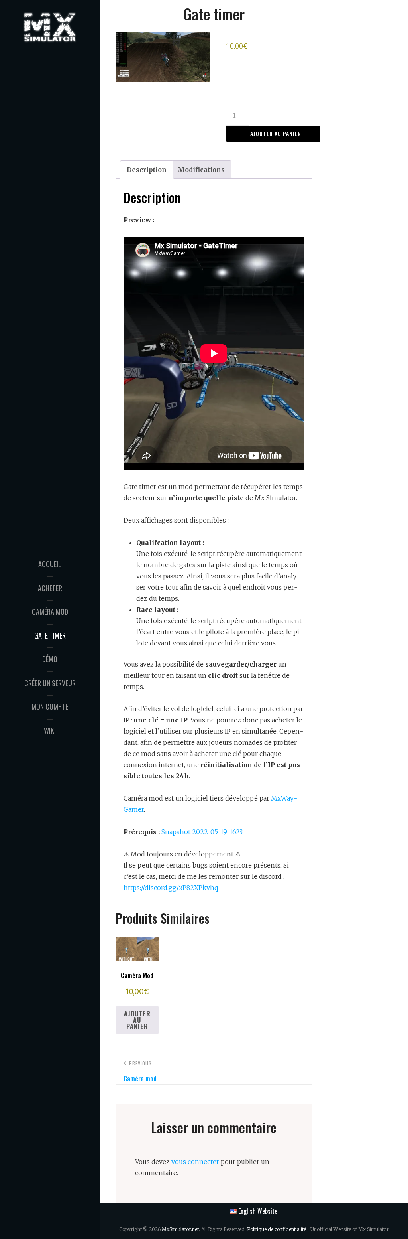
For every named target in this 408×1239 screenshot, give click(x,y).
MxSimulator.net (180, 1229)
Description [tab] (147, 170)
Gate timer (50, 635)
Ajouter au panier (275, 133)
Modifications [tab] (201, 170)
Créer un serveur (50, 683)
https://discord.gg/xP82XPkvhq (171, 888)
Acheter (50, 588)
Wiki (50, 730)
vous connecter (195, 1162)
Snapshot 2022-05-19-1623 (202, 832)
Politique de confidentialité (276, 1229)
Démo (49, 659)
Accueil (49, 564)
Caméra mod (50, 611)
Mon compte (49, 706)
